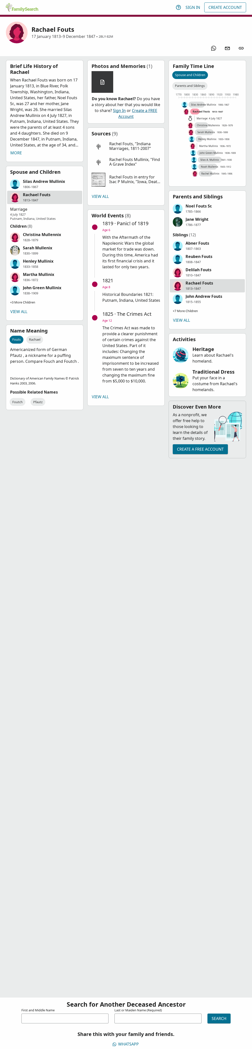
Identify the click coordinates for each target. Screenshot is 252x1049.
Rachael (34, 339)
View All (18, 311)
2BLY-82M (106, 36)
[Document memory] (102, 82)
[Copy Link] (241, 48)
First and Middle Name (38, 1010)
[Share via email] (227, 48)
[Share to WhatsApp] (214, 48)
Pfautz (38, 402)
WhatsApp (128, 1044)
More (16, 153)
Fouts (16, 339)
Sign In (193, 7)
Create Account (225, 7)
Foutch (17, 402)
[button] (44, 184)
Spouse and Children (190, 75)
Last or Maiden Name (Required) (138, 1010)
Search (219, 1018)
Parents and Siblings (190, 85)
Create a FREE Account (200, 449)
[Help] (178, 7)
